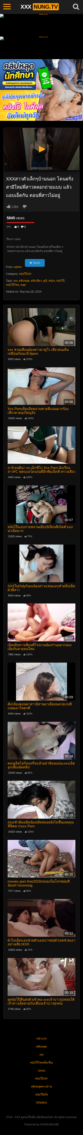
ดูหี (45, 280)
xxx (15, 280)
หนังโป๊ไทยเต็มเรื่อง (41, 1062)
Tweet (36, 263)
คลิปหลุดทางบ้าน (41, 1086)
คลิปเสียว (36, 280)
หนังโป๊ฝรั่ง (41, 1094)
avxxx (41, 1070)
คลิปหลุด (24, 280)
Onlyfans (41, 1102)
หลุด (23, 284)
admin (18, 267)
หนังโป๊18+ (25, 273)
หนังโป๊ (60, 280)
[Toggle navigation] (7, 7)
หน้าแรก (41, 1038)
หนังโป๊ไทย (12, 284)
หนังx (51, 280)
